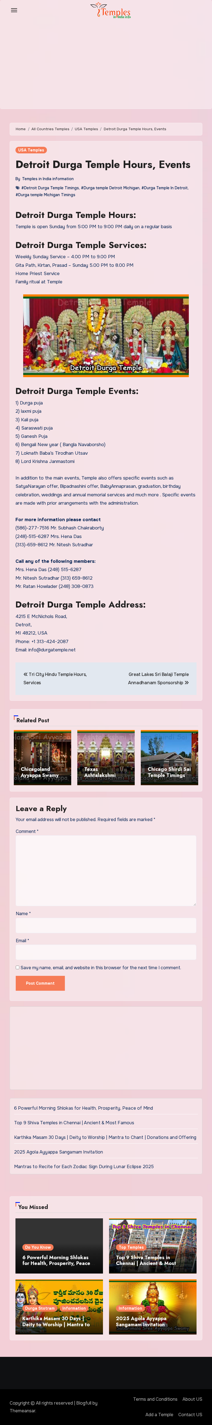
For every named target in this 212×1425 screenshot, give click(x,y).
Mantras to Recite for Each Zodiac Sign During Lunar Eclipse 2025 (84, 1167)
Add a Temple (159, 1415)
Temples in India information (48, 178)
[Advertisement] (107, 1049)
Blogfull (83, 1403)
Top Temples (131, 1247)
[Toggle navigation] (14, 10)
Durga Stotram (40, 1308)
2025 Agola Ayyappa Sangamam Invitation (58, 1152)
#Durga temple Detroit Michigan (110, 187)
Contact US (190, 1415)
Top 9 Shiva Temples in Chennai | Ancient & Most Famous (74, 1123)
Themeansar (22, 1411)
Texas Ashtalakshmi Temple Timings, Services (103, 778)
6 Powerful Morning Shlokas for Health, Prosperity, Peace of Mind (83, 1108)
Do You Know (38, 1247)
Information (74, 1308)
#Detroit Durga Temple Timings (50, 187)
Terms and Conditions (155, 1399)
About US (192, 1399)
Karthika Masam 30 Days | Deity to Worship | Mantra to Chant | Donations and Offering (105, 1137)
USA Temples (31, 150)
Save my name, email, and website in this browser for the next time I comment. (100, 968)
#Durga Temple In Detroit (164, 187)
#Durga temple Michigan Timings (45, 194)
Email (22, 941)
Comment (27, 831)
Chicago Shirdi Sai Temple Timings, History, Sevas (169, 775)
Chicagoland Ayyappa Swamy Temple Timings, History (40, 778)
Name (23, 914)
